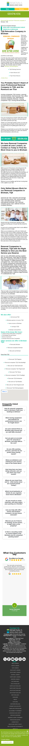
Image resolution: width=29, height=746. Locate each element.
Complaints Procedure (15, 708)
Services (21, 9)
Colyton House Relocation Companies (11, 333)
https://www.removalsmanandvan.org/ (16, 646)
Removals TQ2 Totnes (15, 372)
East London (15, 668)
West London (15, 663)
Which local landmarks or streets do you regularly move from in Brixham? (13, 493)
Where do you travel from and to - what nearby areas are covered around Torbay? (13, 483)
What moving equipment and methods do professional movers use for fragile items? (13, 420)
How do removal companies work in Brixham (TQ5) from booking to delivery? (13, 410)
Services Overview (15, 715)
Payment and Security (15, 706)
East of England (15, 683)
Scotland (15, 701)
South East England (15, 690)
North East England (15, 686)
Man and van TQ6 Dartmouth (15, 365)
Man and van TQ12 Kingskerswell (15, 384)
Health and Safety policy (15, 724)
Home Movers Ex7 (15, 72)
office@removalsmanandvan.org (16, 645)
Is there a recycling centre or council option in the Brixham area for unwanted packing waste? (14, 534)
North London (15, 665)
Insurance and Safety (15, 713)
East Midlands (15, 681)
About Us (15, 728)
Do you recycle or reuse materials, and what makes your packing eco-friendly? (14, 502)
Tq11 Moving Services (15, 69)
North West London (15, 677)
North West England (15, 688)
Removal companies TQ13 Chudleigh (15, 375)
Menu (7, 9)
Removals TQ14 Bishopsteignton (15, 388)
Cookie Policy (15, 722)
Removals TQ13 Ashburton (15, 378)
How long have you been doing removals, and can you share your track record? (13, 472)
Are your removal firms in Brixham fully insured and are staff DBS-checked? (13, 430)
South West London (15, 672)
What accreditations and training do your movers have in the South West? (13, 461)
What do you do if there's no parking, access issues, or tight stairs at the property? (13, 523)
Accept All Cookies (7, 742)
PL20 (2, 78)
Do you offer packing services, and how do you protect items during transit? (13, 451)
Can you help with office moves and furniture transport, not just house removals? (13, 512)
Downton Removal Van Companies (11, 338)
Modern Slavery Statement (15, 717)
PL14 (6, 78)
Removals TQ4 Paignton (15, 359)
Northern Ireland (15, 704)
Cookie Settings (6, 739)
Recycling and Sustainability (15, 726)
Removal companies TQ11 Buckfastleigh (15, 362)
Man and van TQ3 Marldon (15, 381)
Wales (15, 699)
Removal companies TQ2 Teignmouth (15, 369)
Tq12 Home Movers (15, 75)
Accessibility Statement (15, 710)
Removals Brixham (15, 344)
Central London (15, 674)
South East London (15, 670)
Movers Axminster (6, 336)
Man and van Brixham (15, 350)
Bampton (7, 66)
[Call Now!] (14, 13)
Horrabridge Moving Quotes (9, 335)
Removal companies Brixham (15, 347)
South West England (15, 692)
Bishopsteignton (14, 66)
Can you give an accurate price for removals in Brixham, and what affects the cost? (13, 440)
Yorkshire (15, 697)
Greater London (15, 679)
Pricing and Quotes (15, 719)
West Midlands (15, 695)
